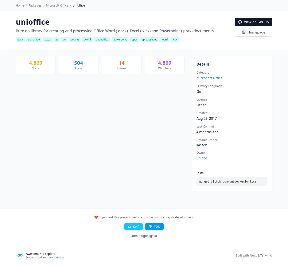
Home (20, 5)
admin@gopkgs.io (144, 236)
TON (154, 226)
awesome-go (56, 257)
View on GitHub (256, 22)
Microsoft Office (57, 5)
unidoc (201, 158)
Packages (35, 5)
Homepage (256, 32)
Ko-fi (133, 226)
